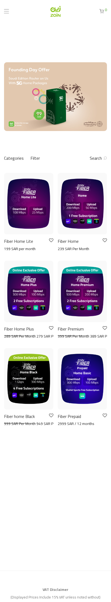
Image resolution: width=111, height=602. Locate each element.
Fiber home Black (19, 416)
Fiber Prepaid (69, 416)
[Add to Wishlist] (50, 240)
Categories (14, 158)
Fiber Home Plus (19, 329)
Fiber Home (68, 241)
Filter (35, 158)
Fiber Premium (71, 329)
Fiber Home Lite (18, 241)
